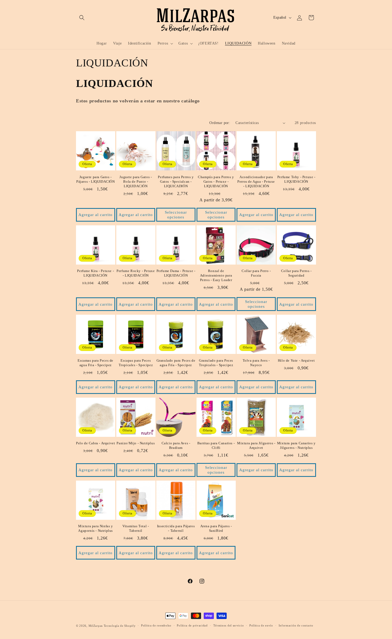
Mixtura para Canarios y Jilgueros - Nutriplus (296, 445)
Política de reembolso (156, 625)
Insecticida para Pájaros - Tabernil (176, 528)
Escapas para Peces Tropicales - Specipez (136, 362)
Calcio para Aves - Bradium (176, 445)
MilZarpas (96, 625)
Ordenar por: (219, 123)
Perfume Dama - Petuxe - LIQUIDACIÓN (176, 273)
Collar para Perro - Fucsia (256, 273)
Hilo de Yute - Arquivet (296, 360)
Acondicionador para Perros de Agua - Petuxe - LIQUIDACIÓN (256, 181)
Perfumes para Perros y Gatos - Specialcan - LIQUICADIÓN (176, 181)
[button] (82, 17)
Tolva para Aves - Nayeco (256, 362)
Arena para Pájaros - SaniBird (216, 528)
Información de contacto (296, 625)
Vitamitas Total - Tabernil (135, 528)
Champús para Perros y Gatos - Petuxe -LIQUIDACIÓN (216, 181)
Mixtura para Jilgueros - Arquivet (256, 445)
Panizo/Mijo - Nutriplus (136, 443)
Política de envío (261, 625)
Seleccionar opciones (176, 214)
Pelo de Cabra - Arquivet (95, 443)
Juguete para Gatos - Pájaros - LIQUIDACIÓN (95, 179)
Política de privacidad (192, 625)
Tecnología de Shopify (120, 625)
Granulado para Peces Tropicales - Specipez (216, 362)
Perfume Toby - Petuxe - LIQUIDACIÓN (296, 179)
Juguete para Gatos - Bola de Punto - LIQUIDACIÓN (135, 181)
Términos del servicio (228, 625)
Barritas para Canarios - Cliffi (216, 445)
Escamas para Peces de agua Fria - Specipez (95, 362)
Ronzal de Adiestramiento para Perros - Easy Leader (216, 275)
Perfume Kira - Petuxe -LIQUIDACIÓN (95, 273)
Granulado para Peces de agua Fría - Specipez (176, 362)
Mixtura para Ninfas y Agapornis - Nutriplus (95, 528)
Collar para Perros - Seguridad (296, 273)
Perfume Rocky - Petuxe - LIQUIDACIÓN (136, 273)
